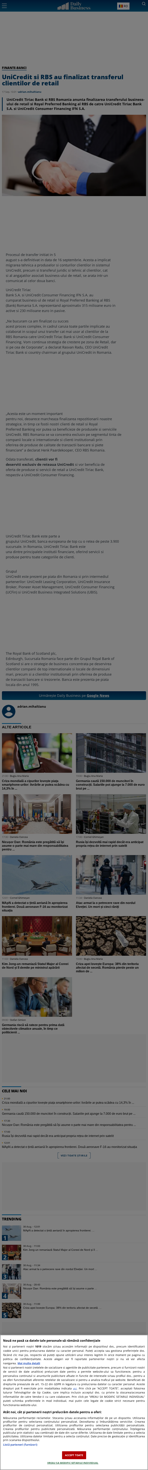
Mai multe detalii (29, 1363)
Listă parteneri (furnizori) (20, 1444)
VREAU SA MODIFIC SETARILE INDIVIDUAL (72, 1463)
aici (75, 1388)
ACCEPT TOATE (74, 1455)
